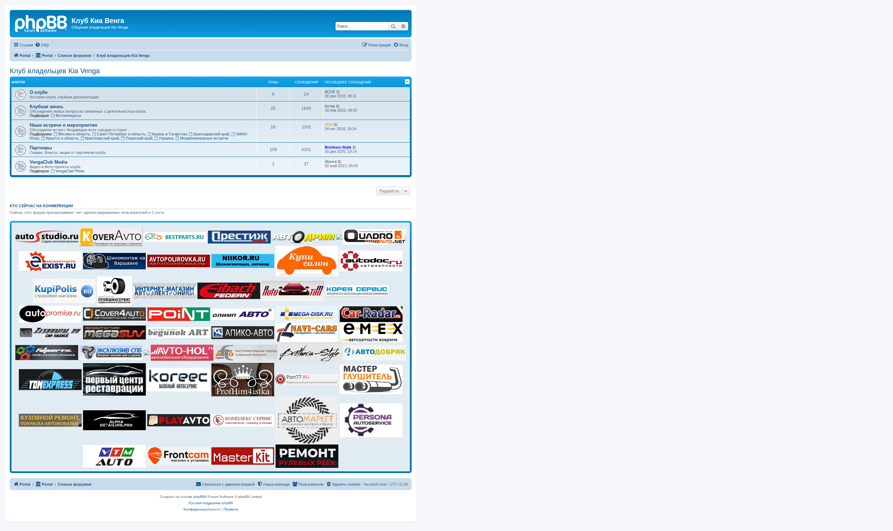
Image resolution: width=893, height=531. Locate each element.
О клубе (38, 92)
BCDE (330, 92)
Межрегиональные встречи (204, 138)
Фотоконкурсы (68, 115)
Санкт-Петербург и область (121, 134)
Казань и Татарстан (169, 134)
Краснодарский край (211, 134)
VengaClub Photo (69, 171)
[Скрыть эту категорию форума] (407, 81)
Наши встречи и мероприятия (63, 125)
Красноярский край (102, 138)
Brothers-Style (338, 147)
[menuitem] (42, 45)
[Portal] (42, 23)
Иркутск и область (62, 138)
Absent (331, 161)
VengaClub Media (48, 162)
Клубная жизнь (46, 106)
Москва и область (74, 134)
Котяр (330, 106)
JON (329, 124)
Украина (166, 138)
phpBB (199, 497)
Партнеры (41, 147)
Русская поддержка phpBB (211, 503)
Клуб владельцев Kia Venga (55, 71)
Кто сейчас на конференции (41, 206)
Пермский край (139, 138)
